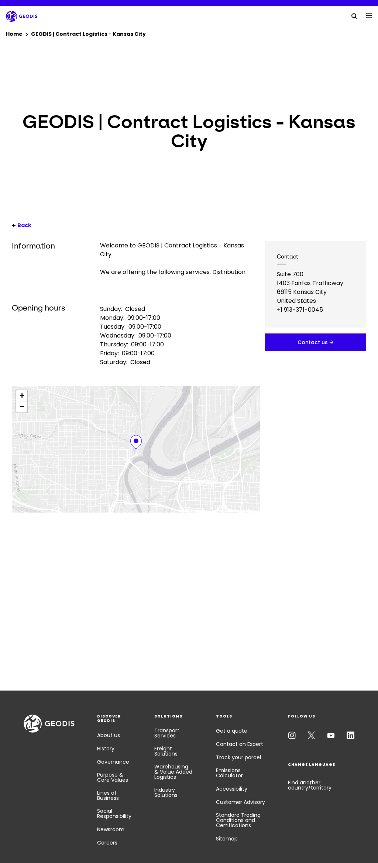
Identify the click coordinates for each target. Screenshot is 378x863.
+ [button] (22, 395)
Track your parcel (238, 757)
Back (24, 225)
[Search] (354, 15)
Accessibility (231, 788)
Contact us (313, 342)
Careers (107, 842)
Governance (113, 761)
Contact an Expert (239, 744)
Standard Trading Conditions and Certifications (238, 820)
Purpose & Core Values (112, 777)
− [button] (22, 406)
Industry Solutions (166, 792)
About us (108, 735)
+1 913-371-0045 (300, 309)
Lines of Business (108, 795)
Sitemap (227, 838)
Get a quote (231, 730)
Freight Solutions (166, 751)
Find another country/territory (309, 785)
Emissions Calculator (229, 773)
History (105, 748)
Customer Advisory (240, 802)
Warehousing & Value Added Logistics (173, 772)
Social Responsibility (114, 813)
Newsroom (110, 829)
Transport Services (166, 733)
